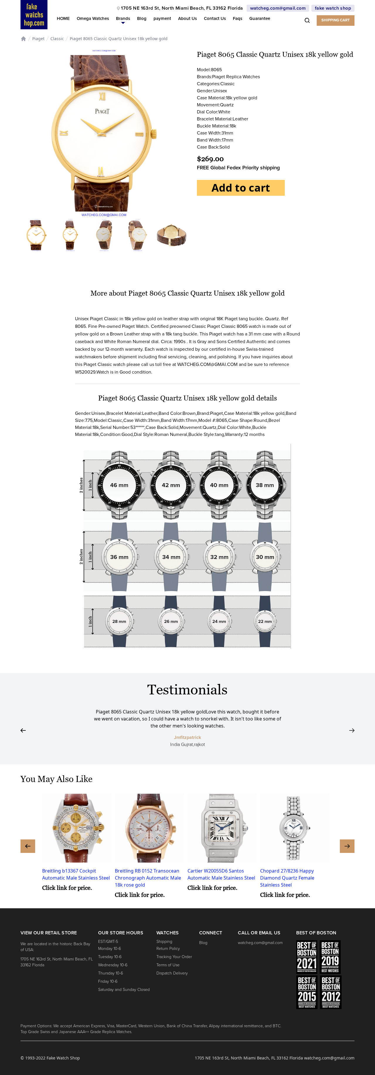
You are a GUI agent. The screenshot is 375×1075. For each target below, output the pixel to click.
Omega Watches (93, 18)
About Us (187, 18)
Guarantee (259, 18)
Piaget (38, 38)
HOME (63, 18)
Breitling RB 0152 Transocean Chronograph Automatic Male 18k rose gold (148, 878)
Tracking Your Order (174, 956)
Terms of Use (168, 964)
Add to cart (241, 187)
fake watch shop (333, 8)
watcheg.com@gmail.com (278, 8)
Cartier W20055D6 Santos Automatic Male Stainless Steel (221, 874)
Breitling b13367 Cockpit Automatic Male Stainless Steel (76, 874)
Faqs (237, 18)
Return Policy (168, 948)
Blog (141, 18)
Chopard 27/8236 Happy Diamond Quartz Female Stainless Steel (287, 878)
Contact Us (215, 18)
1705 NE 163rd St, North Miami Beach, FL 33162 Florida (182, 8)
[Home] (23, 39)
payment (162, 18)
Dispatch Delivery (172, 973)
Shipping (164, 941)
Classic (57, 38)
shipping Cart (335, 20)
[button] (123, 19)
